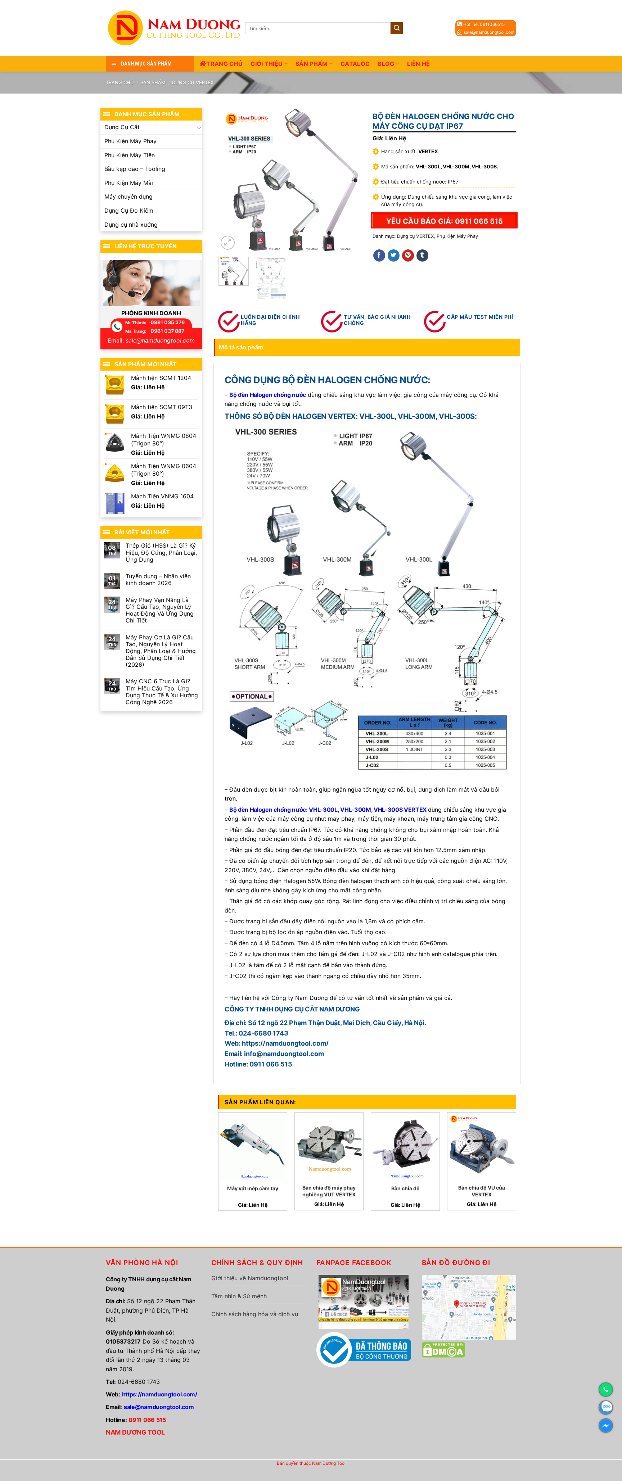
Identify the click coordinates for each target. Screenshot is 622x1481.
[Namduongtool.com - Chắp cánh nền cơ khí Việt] (175, 28)
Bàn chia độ (405, 1188)
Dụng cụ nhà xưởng (131, 224)
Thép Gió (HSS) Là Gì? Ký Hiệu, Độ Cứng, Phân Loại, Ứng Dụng (161, 552)
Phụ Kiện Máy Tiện (129, 155)
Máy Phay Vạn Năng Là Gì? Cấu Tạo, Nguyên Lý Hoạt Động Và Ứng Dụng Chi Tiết (160, 610)
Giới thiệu (267, 63)
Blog (386, 63)
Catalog (355, 63)
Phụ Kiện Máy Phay (457, 236)
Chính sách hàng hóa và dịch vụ (254, 1314)
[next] (349, 179)
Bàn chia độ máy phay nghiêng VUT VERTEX (329, 1191)
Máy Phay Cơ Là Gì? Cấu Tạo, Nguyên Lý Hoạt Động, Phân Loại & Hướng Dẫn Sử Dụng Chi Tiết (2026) (161, 651)
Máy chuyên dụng (128, 196)
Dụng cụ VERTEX (192, 82)
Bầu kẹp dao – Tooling (134, 168)
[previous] (230, 179)
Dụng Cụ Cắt (122, 127)
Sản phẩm (312, 63)
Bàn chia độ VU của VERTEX (481, 1191)
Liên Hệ (418, 63)
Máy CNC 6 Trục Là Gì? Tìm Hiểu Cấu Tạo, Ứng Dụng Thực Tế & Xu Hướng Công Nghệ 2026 (162, 692)
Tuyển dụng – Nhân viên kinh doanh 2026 (158, 579)
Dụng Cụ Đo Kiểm (128, 210)
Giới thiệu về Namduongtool (249, 1278)
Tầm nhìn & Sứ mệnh (239, 1296)
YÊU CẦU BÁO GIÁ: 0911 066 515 (444, 221)
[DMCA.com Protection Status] (443, 1349)
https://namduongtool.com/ (159, 1394)
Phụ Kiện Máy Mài (128, 182)
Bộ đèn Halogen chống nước (267, 809)
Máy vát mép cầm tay (252, 1188)
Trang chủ (224, 63)
